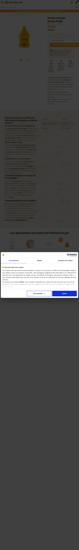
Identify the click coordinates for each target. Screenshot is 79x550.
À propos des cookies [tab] (65, 260)
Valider (64, 293)
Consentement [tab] (14, 260)
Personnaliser (38, 293)
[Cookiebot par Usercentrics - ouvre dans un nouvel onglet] (68, 255)
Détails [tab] (39, 260)
